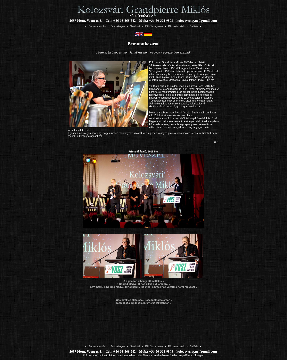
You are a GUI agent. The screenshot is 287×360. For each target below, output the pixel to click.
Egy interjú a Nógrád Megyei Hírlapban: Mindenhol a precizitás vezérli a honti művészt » (143, 286)
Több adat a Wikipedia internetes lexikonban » (143, 302)
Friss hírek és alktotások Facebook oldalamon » (143, 300)
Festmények (118, 26)
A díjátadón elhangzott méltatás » (143, 281)
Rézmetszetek (176, 26)
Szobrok (135, 26)
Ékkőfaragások (154, 26)
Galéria (194, 26)
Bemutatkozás (97, 26)
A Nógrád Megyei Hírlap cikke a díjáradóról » (144, 283)
